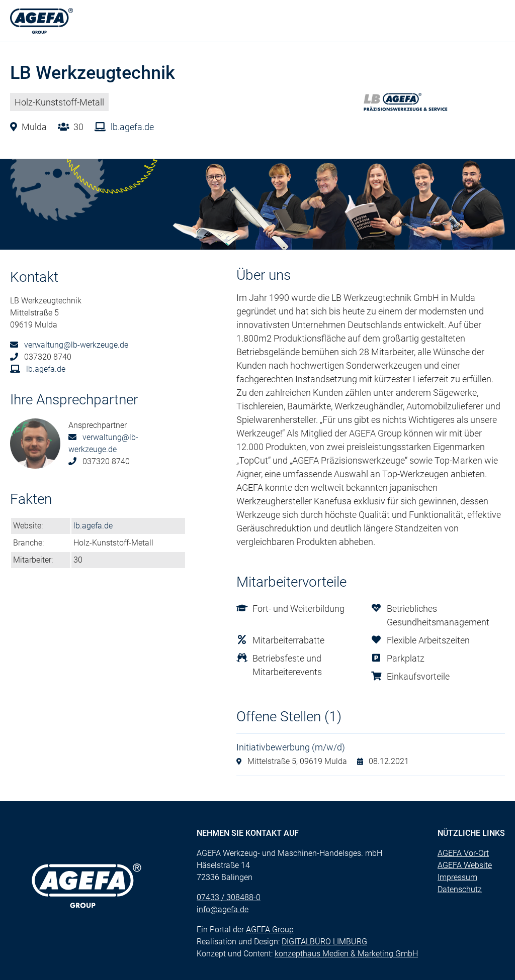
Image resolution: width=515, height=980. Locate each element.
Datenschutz (460, 889)
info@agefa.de (222, 909)
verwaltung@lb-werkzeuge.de (75, 345)
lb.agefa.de (131, 127)
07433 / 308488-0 (229, 897)
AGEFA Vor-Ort (463, 853)
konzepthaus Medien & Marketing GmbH (346, 953)
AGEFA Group (270, 929)
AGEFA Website (465, 865)
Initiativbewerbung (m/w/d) (290, 747)
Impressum (457, 877)
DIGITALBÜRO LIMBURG (324, 941)
